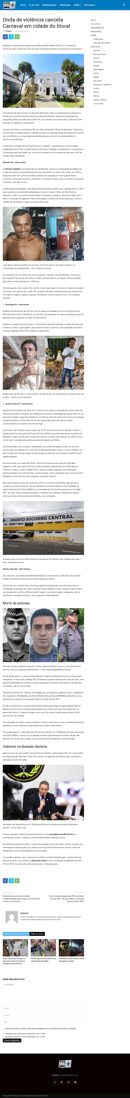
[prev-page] (4, 968)
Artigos (96, 65)
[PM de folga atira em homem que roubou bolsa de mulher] (43, 947)
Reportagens (98, 69)
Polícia (96, 92)
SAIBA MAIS (98, 39)
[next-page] (8, 968)
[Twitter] (11, 36)
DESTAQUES (89, 5)
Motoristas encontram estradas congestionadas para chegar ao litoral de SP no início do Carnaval (21, 899)
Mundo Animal (99, 54)
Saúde (96, 73)
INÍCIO (23, 5)
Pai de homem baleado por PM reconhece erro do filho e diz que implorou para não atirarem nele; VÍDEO (66, 899)
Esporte (96, 58)
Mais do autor (37, 934)
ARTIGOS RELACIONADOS (16, 934)
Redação (9, 31)
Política (96, 96)
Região (96, 77)
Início (4, 14)
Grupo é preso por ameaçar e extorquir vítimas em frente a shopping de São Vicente (14, 961)
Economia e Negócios (102, 84)
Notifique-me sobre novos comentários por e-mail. (25, 1034)
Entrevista (97, 62)
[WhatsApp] (17, 36)
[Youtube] (75, 1082)
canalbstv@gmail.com (69, 1075)
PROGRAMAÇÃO (49, 5)
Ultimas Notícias (100, 99)
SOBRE (76, 5)
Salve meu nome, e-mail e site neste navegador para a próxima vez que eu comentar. (40, 1028)
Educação (97, 81)
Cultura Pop (98, 103)
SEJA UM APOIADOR (101, 43)
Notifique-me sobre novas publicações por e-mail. (25, 1037)
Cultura (96, 88)
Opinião (96, 50)
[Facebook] (5, 36)
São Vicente (13, 14)
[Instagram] (61, 1082)
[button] (124, 5)
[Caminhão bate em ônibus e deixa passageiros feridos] (71, 947)
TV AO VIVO (34, 5)
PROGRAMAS (65, 5)
